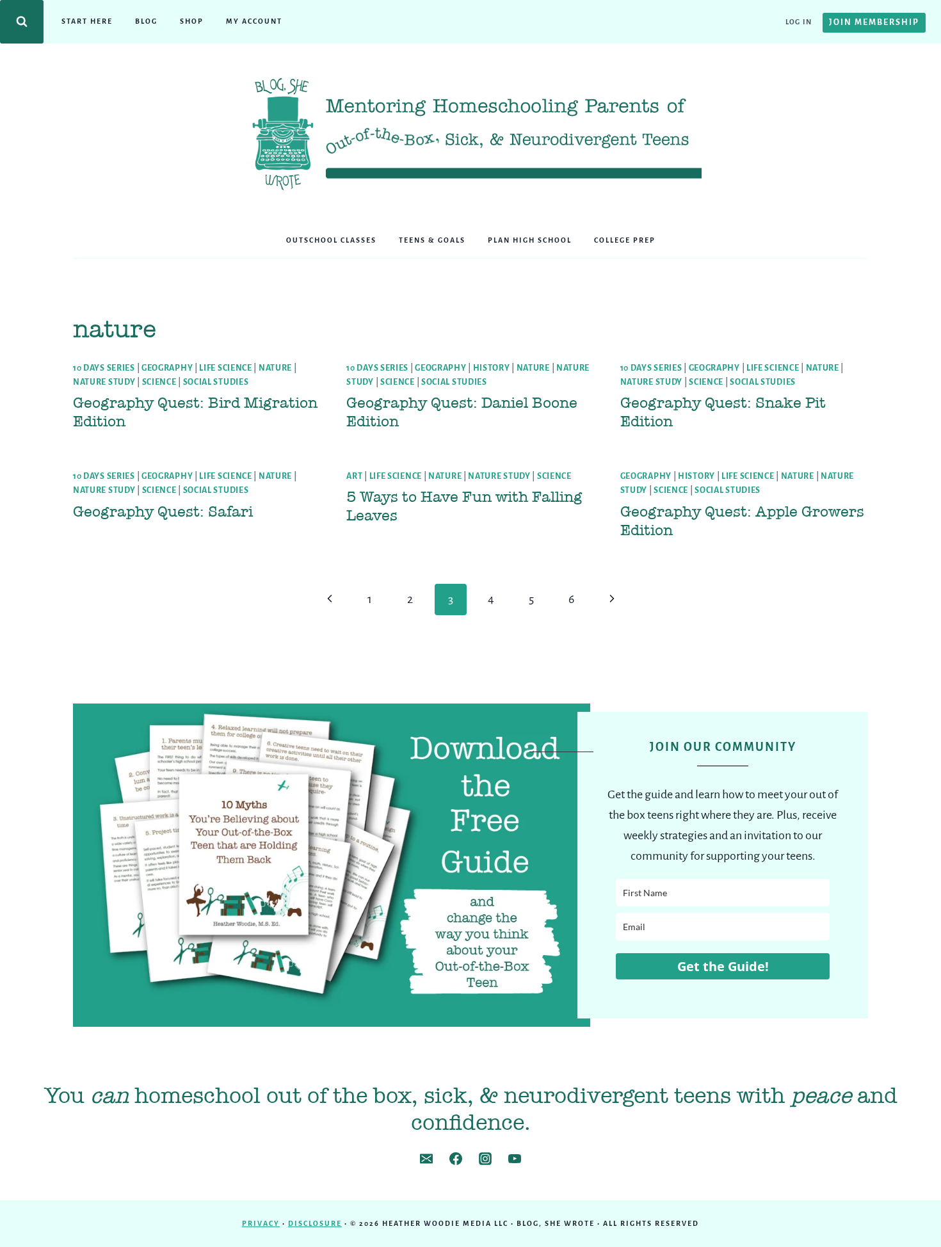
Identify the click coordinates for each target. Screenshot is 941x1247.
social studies (216, 382)
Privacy (261, 1223)
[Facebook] (456, 1158)
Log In (798, 22)
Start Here (87, 21)
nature (275, 368)
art (354, 476)
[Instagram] (485, 1158)
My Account (254, 21)
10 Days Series (104, 368)
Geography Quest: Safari (163, 511)
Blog (146, 21)
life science (225, 368)
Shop (192, 21)
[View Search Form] (22, 22)
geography (167, 368)
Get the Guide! (723, 966)
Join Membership (874, 22)
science (159, 382)
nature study (104, 382)
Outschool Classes (331, 240)
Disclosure (315, 1223)
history (491, 368)
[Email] (426, 1158)
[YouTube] (514, 1158)
